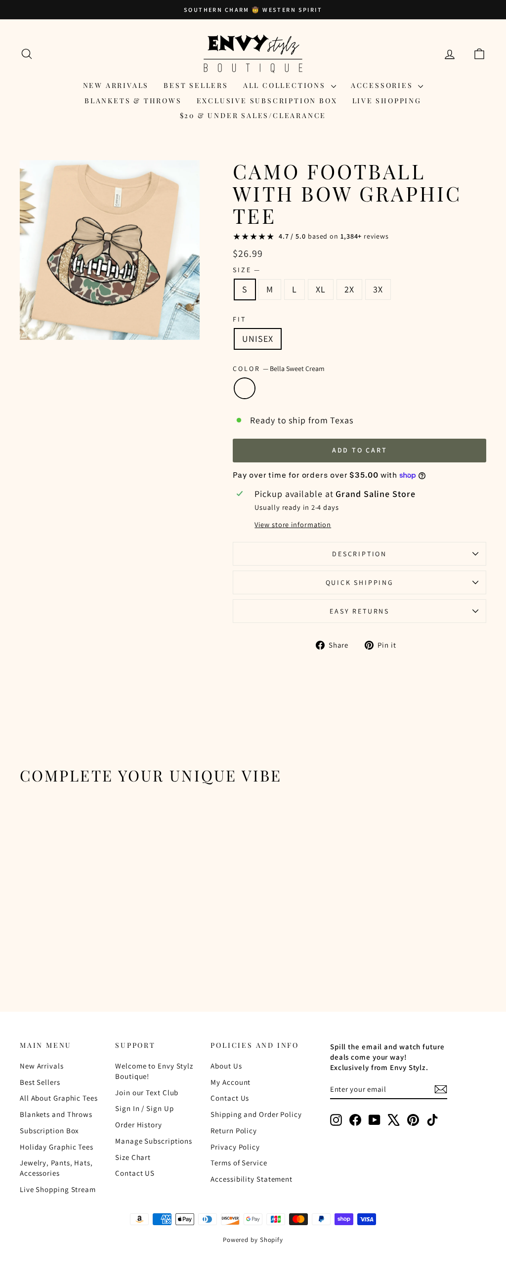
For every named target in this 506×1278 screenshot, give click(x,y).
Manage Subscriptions (153, 1141)
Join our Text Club (146, 1092)
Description (359, 553)
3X (378, 289)
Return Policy (234, 1130)
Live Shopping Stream (58, 1189)
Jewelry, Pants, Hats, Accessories (56, 1168)
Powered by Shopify (253, 1240)
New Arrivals (116, 85)
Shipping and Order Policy (256, 1114)
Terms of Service (239, 1162)
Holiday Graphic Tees (56, 1147)
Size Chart (133, 1157)
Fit (239, 319)
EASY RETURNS (359, 611)
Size (246, 269)
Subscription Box (49, 1130)
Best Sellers (196, 85)
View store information (292, 524)
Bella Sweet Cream (244, 388)
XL (321, 289)
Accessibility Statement (252, 1179)
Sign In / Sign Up (144, 1108)
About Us (226, 1066)
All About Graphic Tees (59, 1098)
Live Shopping (387, 100)
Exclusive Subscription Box (267, 100)
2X (349, 289)
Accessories (383, 85)
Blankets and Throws (56, 1114)
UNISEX (257, 338)
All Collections (286, 85)
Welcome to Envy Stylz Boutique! (154, 1071)
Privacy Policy (235, 1147)
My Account (231, 1082)
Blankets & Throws (133, 100)
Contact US (135, 1173)
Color (279, 368)
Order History (138, 1124)
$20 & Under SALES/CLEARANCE (253, 115)
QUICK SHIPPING (360, 582)
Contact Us (230, 1098)
